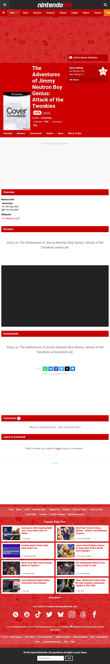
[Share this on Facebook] (56, 369)
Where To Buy (74, 133)
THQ (46, 121)
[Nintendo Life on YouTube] (27, 615)
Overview (7, 133)
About (19, 509)
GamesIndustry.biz (52, 642)
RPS (73, 642)
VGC (38, 642)
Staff (27, 509)
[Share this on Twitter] (61, 369)
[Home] (3, 12)
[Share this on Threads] (67, 369)
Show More (54, 597)
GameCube (46, 118)
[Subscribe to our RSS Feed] (16, 615)
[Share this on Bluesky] (50, 369)
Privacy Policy (79, 509)
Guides (50, 133)
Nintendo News (80, 637)
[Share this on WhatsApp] (45, 369)
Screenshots (36, 133)
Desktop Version (76, 514)
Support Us (54, 509)
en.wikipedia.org (10, 218)
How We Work (39, 509)
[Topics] (4, 4)
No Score (74, 79)
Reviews (21, 133)
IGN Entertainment (44, 627)
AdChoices (78, 627)
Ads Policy (32, 514)
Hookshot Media (19, 627)
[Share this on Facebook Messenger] (72, 369)
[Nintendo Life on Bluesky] (61, 615)
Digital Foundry (63, 637)
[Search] (105, 4)
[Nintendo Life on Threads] (83, 615)
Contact (66, 509)
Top (11, 509)
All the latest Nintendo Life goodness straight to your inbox (55, 652)
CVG (66, 642)
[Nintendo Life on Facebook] (94, 615)
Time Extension (45, 637)
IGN (92, 637)
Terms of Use (95, 509)
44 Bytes (65, 627)
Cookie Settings (57, 514)
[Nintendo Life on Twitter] (49, 615)
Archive (43, 514)
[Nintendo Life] (55, 5)
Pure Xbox (30, 637)
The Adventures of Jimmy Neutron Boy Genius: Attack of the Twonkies (47, 89)
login (58, 448)
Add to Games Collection (85, 57)
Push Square (16, 637)
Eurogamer (102, 637)
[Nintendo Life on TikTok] (38, 615)
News (60, 133)
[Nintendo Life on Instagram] (72, 615)
